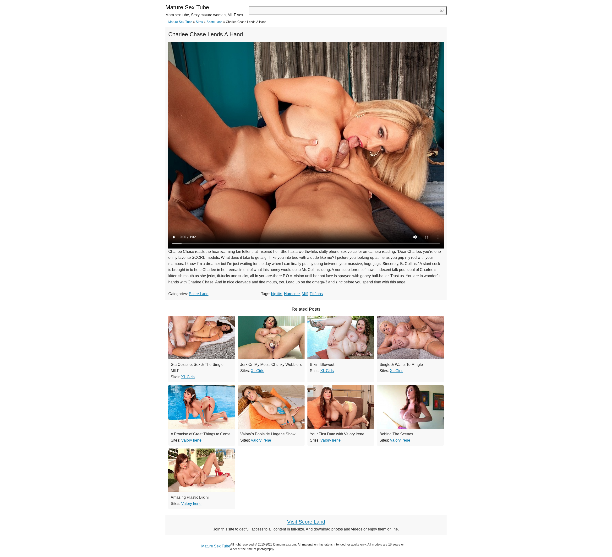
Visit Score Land (306, 522)
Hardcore (292, 294)
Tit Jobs (316, 294)
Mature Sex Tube (180, 22)
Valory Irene (191, 440)
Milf (305, 294)
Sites (199, 22)
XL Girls (188, 377)
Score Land (214, 22)
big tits (276, 294)
